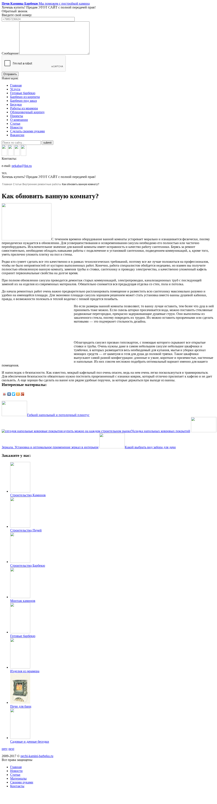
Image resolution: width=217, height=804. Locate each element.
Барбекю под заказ (23, 100)
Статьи (15, 123)
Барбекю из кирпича (25, 97)
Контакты (17, 786)
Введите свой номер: (17, 15)
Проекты (16, 116)
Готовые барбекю (22, 93)
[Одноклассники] (18, 394)
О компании (19, 120)
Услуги (15, 89)
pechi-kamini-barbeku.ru (37, 756)
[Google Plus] (22, 394)
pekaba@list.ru (22, 166)
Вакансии (17, 135)
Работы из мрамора (24, 108)
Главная (16, 85)
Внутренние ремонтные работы (41, 184)
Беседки (16, 104)
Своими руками (21, 782)
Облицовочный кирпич (27, 112)
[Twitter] (13, 394)
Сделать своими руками (27, 131)
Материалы (18, 778)
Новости (16, 127)
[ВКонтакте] (9, 394)
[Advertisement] (37, 334)
